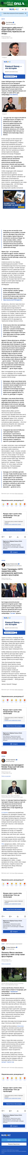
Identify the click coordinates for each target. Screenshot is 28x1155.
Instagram (15, 552)
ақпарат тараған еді (7, 1062)
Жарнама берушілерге (14, 1144)
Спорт (3, 943)
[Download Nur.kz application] (14, 3)
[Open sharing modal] (18, 537)
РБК (2, 844)
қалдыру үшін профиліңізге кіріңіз (13, 524)
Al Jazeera (4, 812)
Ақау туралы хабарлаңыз (14, 1140)
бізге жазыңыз (19, 493)
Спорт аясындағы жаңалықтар (14, 943)
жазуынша (20, 1026)
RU (23, 9)
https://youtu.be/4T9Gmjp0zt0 (12, 300)
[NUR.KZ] (14, 9)
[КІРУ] (25, 9)
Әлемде (3, 560)
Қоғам (3, 18)
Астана (12, 613)
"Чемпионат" (13, 991)
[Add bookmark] (25, 537)
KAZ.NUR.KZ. (13, 94)
